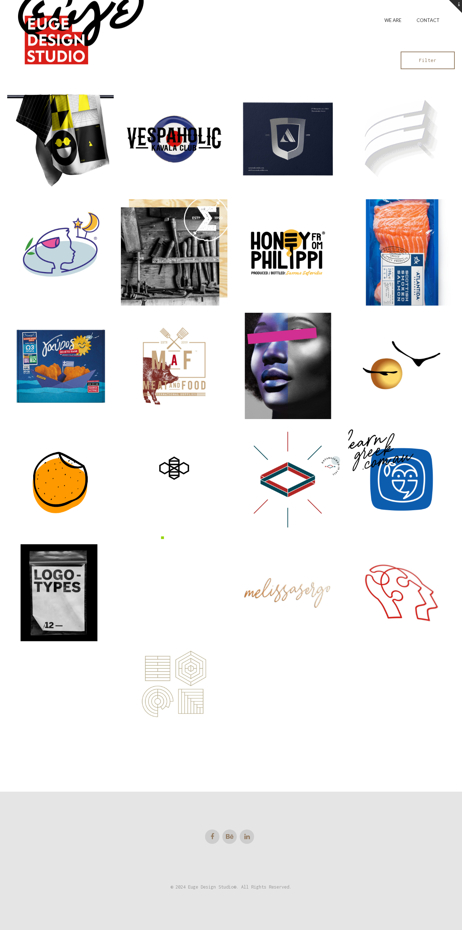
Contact (428, 20)
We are (392, 20)
